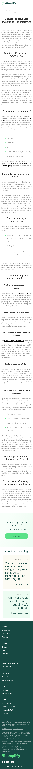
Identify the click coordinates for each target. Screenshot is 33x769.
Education (8, 11)
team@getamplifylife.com (10, 664)
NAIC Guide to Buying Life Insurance (12, 729)
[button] (30, 3)
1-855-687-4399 (7, 667)
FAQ (3, 650)
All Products (6, 630)
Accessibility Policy (8, 710)
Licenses (5, 713)
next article (19, 584)
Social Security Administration (14, 341)
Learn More (20, 766)
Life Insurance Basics (21, 11)
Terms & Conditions (8, 707)
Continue (16, 536)
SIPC (15, 733)
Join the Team (7, 693)
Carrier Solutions (7, 680)
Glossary (5, 654)
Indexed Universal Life (9, 634)
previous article (20, 613)
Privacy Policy (6, 703)
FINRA (11, 733)
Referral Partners (7, 677)
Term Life (5, 637)
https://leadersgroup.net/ (10, 740)
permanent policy (23, 293)
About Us (5, 690)
